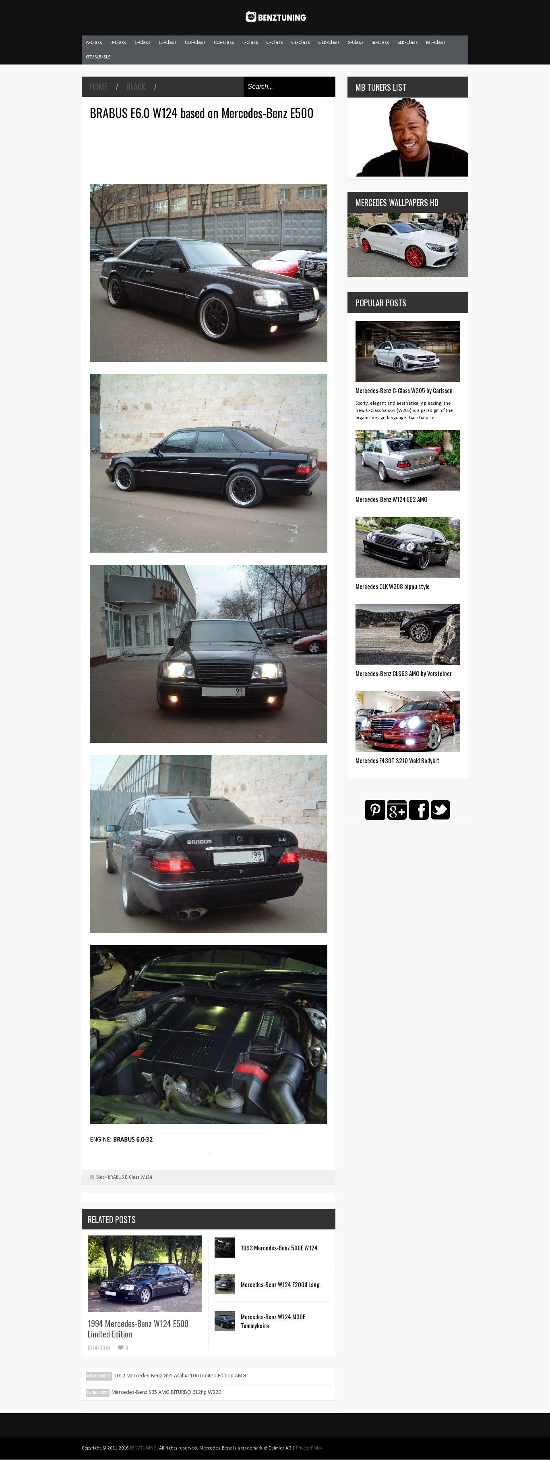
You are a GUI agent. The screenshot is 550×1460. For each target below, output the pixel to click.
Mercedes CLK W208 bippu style (393, 586)
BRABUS (116, 1177)
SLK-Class (407, 42)
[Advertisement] (210, 151)
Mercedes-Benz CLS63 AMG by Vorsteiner (404, 673)
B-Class (118, 42)
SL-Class (380, 42)
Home (99, 87)
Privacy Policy (309, 1448)
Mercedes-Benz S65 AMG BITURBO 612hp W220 (166, 1392)
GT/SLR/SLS (98, 57)
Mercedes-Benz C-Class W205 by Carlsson (404, 390)
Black (136, 87)
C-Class (142, 42)
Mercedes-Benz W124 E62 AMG (392, 499)
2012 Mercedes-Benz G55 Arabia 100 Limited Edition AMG (180, 1376)
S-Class (356, 42)
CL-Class (168, 42)
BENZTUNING (143, 1448)
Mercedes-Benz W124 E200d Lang (280, 1284)
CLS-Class (224, 42)
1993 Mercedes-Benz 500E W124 (279, 1247)
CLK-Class (195, 42)
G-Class (274, 42)
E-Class (250, 42)
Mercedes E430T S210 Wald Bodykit (397, 760)
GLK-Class (329, 42)
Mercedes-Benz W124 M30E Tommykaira (273, 1321)
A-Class (94, 42)
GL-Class (300, 42)
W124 (146, 1177)
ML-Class (436, 42)
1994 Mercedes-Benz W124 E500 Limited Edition (138, 1328)
